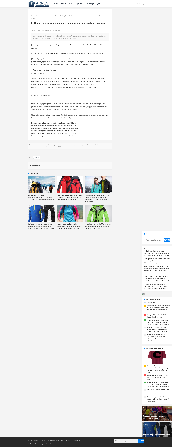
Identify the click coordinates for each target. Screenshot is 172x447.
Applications (79, 4)
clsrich (38, 30)
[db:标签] (36, 157)
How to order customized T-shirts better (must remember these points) (157, 377)
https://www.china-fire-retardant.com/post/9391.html (59, 125)
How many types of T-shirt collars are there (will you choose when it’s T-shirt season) (158, 399)
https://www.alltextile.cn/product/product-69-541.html (60, 131)
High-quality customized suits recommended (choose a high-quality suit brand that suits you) (157, 329)
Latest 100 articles (66, 440)
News (70, 4)
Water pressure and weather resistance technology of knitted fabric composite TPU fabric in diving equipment (69, 197)
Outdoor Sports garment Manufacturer (42, 16)
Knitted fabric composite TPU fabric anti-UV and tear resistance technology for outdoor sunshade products (98, 226)
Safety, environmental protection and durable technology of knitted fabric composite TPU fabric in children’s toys (41, 226)
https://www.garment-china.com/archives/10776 (47, 147)
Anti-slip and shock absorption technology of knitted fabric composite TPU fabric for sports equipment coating (41, 197)
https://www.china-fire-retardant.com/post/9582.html (59, 136)
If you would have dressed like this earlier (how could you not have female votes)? (158, 392)
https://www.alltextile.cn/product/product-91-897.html (60, 133)
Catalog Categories (53, 440)
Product (63, 4)
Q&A (98, 4)
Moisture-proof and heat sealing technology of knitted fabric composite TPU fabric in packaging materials (69, 226)
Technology (90, 4)
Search (167, 240)
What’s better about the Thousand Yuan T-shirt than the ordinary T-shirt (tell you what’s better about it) (158, 322)
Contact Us (77, 440)
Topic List (43, 440)
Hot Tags (36, 440)
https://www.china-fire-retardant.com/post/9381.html (60, 123)
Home (56, 4)
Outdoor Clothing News (62, 16)
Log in (138, 3)
